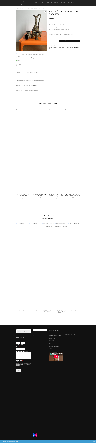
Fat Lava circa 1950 (63, 47)
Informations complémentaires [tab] (31, 72)
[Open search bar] (77, 3)
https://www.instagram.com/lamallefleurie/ (72, 329)
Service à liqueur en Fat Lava (72, 47)
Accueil (36, 2)
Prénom (17, 344)
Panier (50, 341)
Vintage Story (49, 2)
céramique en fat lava (56, 47)
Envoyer (18, 370)
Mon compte (56, 2)
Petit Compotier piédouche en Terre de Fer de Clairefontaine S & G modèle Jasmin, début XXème (48, 310)
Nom (17, 341)
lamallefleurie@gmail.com (69, 335)
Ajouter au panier (70, 40)
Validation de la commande (54, 346)
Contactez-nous (52, 338)
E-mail (18, 346)
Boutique (42, 2)
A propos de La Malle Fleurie (68, 2)
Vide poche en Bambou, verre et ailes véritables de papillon (74, 309)
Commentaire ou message (22, 351)
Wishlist (50, 348)
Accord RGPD (19, 360)
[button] (45, 12)
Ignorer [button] (94, 441)
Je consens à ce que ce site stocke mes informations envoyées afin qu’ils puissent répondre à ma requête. (23, 363)
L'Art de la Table (26, 8)
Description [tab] (19, 72)
